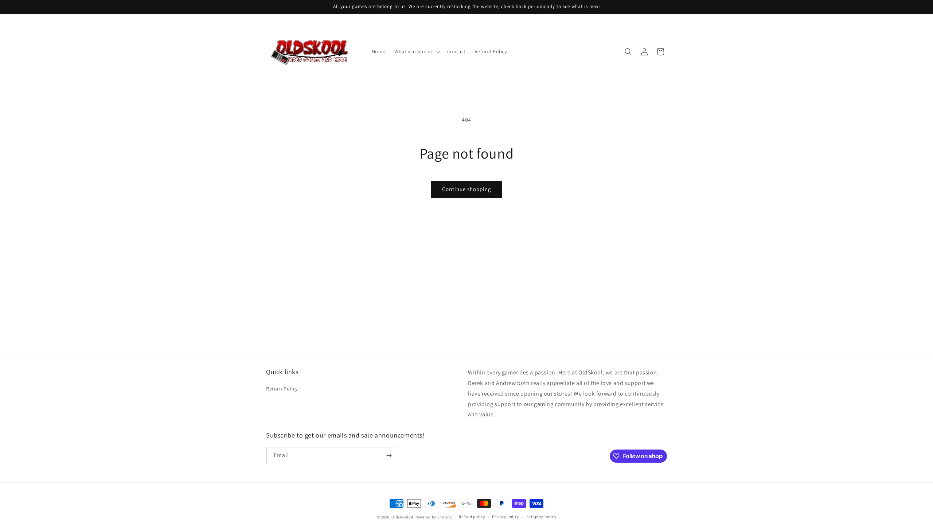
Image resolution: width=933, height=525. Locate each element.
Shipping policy (541, 516)
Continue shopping (466, 189)
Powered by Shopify (433, 517)
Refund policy (472, 516)
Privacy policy (505, 516)
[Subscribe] (389, 455)
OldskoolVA (402, 517)
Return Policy (282, 388)
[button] (416, 51)
